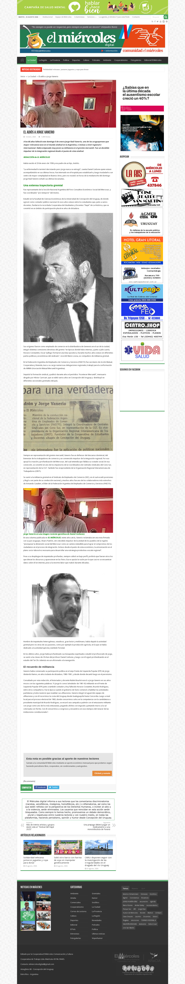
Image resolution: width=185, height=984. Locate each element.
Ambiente (107, 60)
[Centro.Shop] (142, 330)
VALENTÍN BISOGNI (130, 924)
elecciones (135, 920)
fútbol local (152, 924)
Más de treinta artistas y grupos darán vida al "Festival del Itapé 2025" (40, 826)
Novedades (96, 920)
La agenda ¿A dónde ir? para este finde (114, 17)
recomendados (151, 905)
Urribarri (158, 913)
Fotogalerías (136, 60)
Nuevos (135, 888)
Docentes (146, 917)
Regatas (126, 920)
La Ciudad (31, 60)
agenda (153, 902)
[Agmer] (142, 221)
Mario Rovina (127, 905)
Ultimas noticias (98, 934)
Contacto (136, 17)
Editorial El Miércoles (152, 60)
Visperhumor (97, 938)
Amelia (73, 898)
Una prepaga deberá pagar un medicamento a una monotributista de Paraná (97, 826)
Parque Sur (127, 909)
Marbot (150, 913)
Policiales (96, 60)
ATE (135, 909)
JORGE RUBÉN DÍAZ (130, 902)
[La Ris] (142, 174)
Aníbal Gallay (139, 905)
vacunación (144, 902)
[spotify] (166, 21)
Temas (125, 888)
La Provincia (55, 60)
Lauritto (138, 917)
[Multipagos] (142, 293)
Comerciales (75, 902)
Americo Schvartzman (130, 894)
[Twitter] (157, 21)
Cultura (86, 60)
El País (72, 929)
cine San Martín (128, 928)
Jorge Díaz (142, 909)
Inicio (23, 76)
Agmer (125, 898)
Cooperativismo (121, 60)
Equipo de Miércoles (63, 17)
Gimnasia (144, 894)
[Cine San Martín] (142, 197)
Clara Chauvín (128, 917)
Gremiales (96, 893)
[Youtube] (160, 21)
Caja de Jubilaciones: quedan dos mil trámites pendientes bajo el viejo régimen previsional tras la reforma (84, 69)
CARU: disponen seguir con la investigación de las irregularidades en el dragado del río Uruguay (98, 861)
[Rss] (152, 21)
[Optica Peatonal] (142, 274)
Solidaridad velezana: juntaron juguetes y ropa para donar (35, 860)
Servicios (91, 17)
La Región (43, 60)
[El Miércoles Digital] (92, 38)
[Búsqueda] (166, 17)
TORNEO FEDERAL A (148, 920)
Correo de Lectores (78, 911)
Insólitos (95, 902)
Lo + (143, 888)
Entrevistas (74, 934)
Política (66, 60)
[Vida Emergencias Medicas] (142, 350)
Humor (95, 898)
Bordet (142, 913)
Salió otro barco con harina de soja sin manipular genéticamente (68, 860)
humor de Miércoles (130, 913)
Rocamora (144, 898)
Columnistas (79, 17)
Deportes (76, 60)
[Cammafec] (142, 311)
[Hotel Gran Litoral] (142, 250)
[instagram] (163, 21)
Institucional (48, 17)
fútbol (155, 917)
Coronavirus (134, 898)
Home (22, 60)
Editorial (73, 925)
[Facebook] (155, 21)
